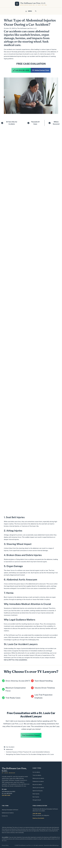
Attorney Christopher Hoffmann (10, 809)
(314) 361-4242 (6, 795)
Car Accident (10, 747)
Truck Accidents (37, 775)
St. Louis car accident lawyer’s (25, 655)
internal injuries (14, 526)
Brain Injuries (36, 793)
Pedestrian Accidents (38, 781)
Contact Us (5, 816)
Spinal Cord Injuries (38, 790)
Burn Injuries (36, 797)
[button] (36, 11)
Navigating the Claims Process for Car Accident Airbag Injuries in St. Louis (30, 754)
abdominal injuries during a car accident (22, 56)
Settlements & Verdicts (8, 812)
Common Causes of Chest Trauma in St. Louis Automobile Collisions (28, 752)
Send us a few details (38, 818)
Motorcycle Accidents (38, 778)
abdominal (9, 749)
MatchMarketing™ (54, 845)
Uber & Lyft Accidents (38, 787)
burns (52, 537)
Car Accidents (36, 772)
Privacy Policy (5, 845)
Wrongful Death (37, 800)
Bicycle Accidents (37, 784)
